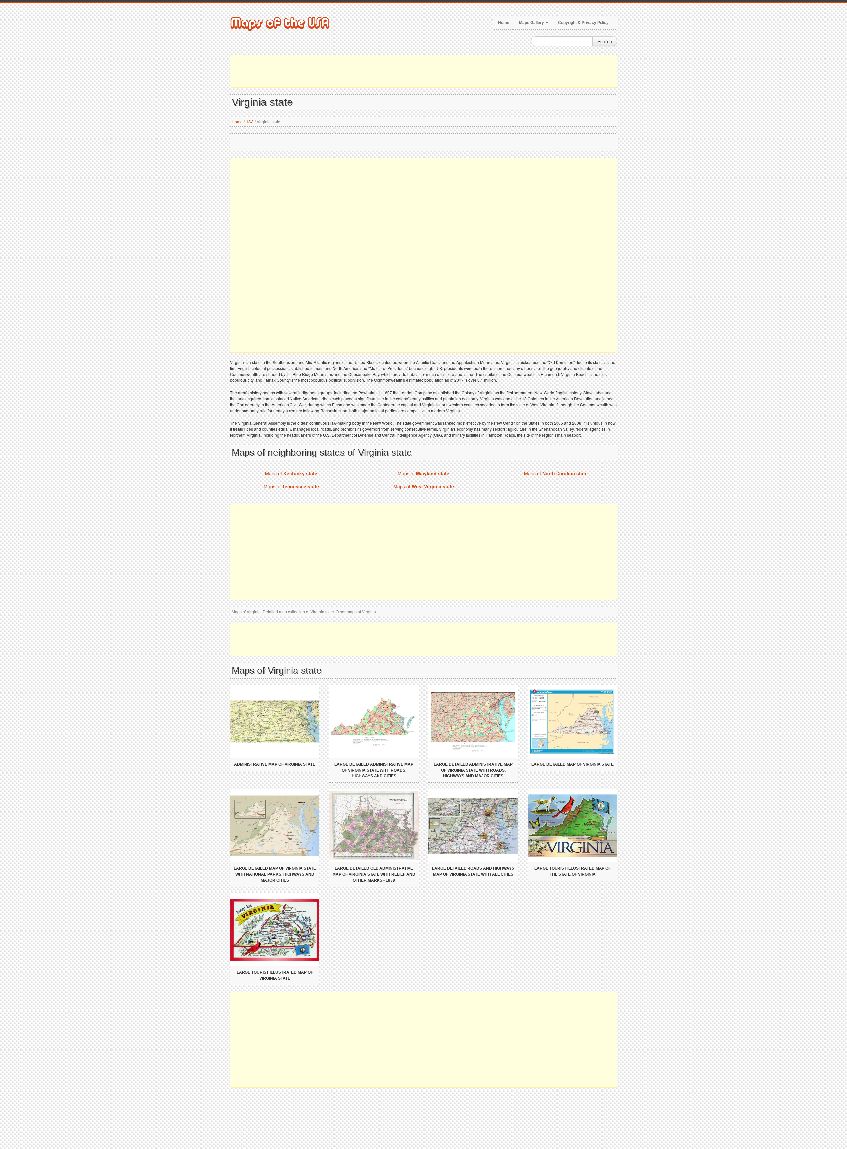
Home (503, 22)
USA (249, 121)
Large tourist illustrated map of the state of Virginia (572, 871)
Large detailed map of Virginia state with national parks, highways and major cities (275, 874)
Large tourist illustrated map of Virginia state (275, 975)
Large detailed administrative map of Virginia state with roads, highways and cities (373, 770)
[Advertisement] (423, 71)
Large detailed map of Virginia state (572, 764)
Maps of (291, 473)
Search (604, 41)
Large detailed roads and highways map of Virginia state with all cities (473, 871)
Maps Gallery (532, 22)
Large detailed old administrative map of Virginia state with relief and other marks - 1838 (374, 874)
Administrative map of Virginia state (274, 764)
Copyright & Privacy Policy (583, 22)
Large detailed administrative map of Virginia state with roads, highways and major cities (473, 770)
